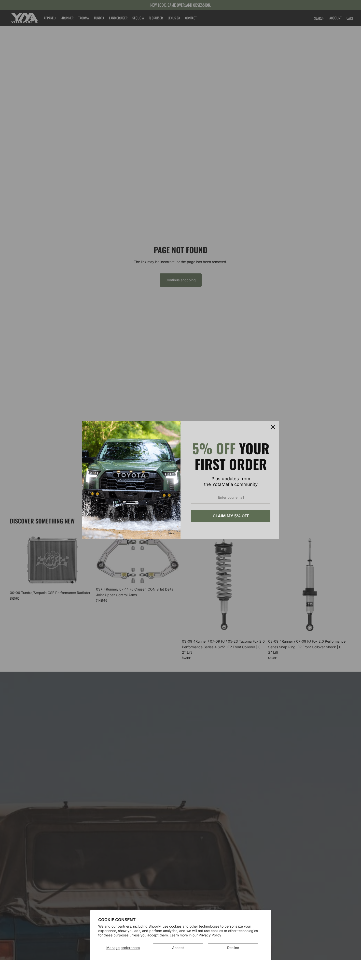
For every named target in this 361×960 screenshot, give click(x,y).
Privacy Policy (210, 935)
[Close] (273, 427)
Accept (178, 948)
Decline (233, 948)
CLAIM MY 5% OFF (231, 515)
